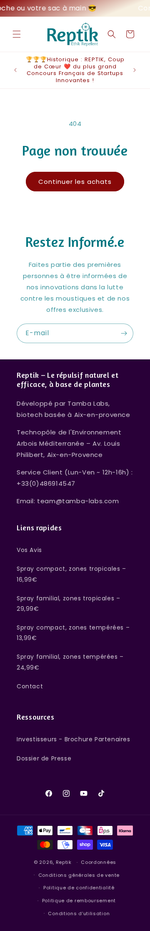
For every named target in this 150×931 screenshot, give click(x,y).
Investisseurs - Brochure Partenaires (73, 739)
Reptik (64, 862)
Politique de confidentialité (79, 887)
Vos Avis (29, 550)
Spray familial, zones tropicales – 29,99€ (68, 603)
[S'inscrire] (124, 333)
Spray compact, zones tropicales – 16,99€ (71, 574)
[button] (17, 34)
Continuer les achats (75, 181)
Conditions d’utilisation (79, 913)
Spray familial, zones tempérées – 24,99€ (70, 661)
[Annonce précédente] (15, 70)
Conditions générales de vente (79, 875)
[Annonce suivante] (134, 70)
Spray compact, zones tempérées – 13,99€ (73, 632)
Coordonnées (98, 862)
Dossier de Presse (44, 758)
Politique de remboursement (79, 900)
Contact (30, 686)
